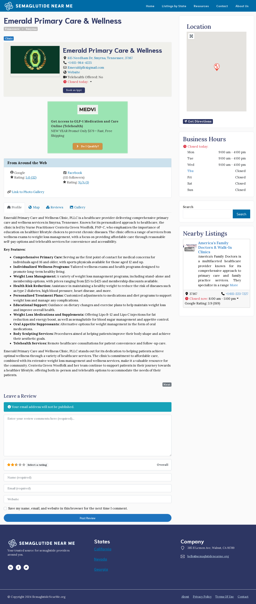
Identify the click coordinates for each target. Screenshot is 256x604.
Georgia (101, 568)
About (185, 596)
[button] (115, 82)
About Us (242, 6)
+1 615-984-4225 (80, 63)
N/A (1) (83, 182)
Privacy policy (202, 596)
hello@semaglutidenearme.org (208, 556)
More (234, 285)
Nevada (100, 558)
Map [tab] (36, 207)
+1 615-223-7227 (237, 294)
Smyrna (31, 29)
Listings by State (174, 6)
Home (150, 6)
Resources (201, 6)
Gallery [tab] (79, 207)
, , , (100, 58)
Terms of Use (224, 596)
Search (188, 207)
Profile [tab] (17, 207)
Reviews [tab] (57, 207)
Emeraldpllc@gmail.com (86, 67)
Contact (222, 6)
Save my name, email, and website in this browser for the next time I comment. (68, 508)
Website (74, 72)
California (102, 548)
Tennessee (12, 29)
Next (166, 384)
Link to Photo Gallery (28, 192)
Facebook (75, 173)
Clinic (9, 38)
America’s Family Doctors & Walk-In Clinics (215, 247)
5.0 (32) (31, 177)
